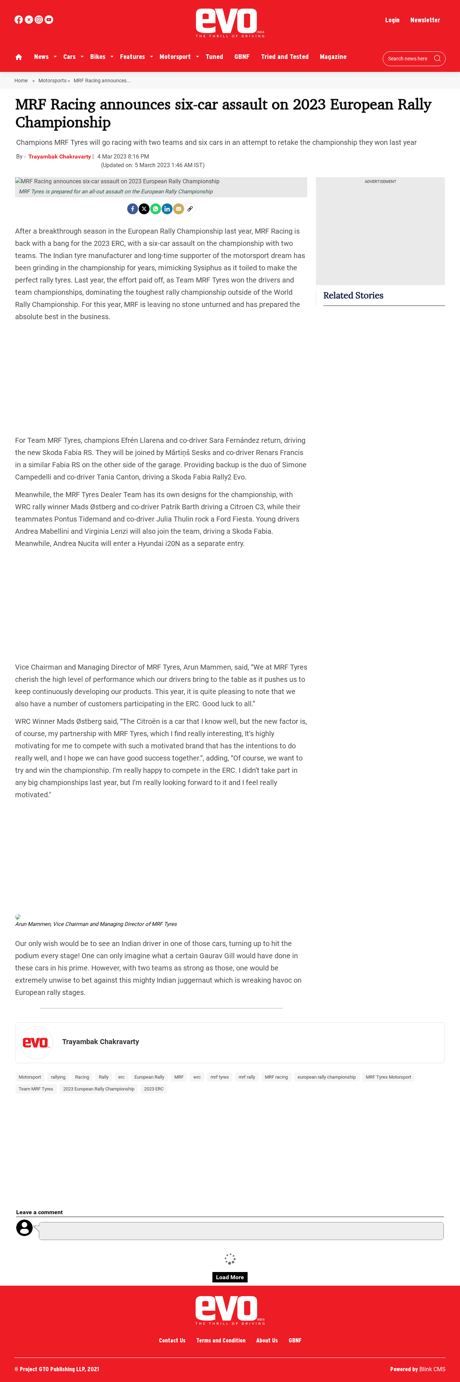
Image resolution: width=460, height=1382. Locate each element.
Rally (104, 1077)
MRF (179, 1077)
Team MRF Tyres (36, 1089)
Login (392, 20)
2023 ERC (154, 1089)
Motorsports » (54, 80)
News (41, 56)
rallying (58, 1077)
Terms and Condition (220, 1340)
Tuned (214, 56)
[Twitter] (144, 209)
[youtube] (39, 22)
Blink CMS (432, 1369)
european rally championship (327, 1077)
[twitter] (29, 22)
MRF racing (276, 1077)
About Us (267, 1340)
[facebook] (19, 22)
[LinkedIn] (167, 209)
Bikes (97, 56)
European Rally (149, 1077)
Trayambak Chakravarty (60, 156)
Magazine (333, 56)
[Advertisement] (161, 378)
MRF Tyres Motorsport (388, 1077)
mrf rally (247, 1077)
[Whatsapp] (155, 209)
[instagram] (49, 22)
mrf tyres (220, 1077)
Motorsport (175, 56)
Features (132, 56)
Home (21, 80)
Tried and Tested (285, 56)
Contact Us (172, 1340)
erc (121, 1077)
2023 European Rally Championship (98, 1089)
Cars (69, 56)
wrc (197, 1077)
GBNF (242, 56)
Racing (82, 1077)
